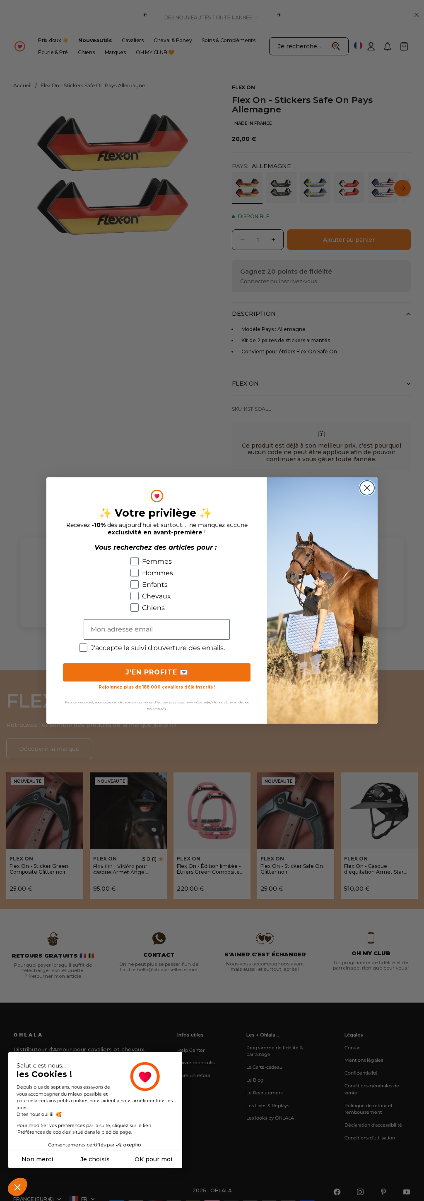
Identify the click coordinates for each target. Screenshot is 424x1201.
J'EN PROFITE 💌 (156, 672)
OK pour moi (153, 1159)
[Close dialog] (367, 488)
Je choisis (95, 1159)
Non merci (37, 1159)
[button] (17, 1187)
